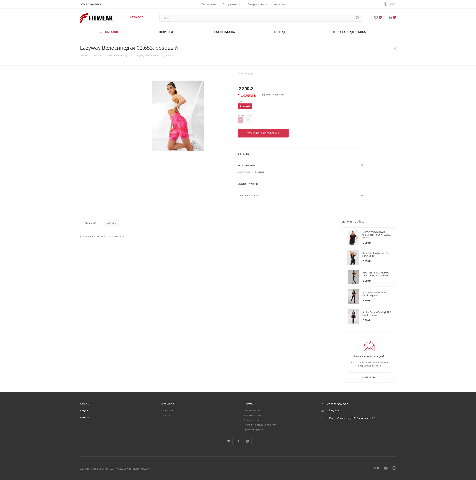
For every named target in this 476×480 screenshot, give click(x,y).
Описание (90, 223)
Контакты (165, 415)
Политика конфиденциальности (260, 424)
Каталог (85, 403)
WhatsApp (248, 441)
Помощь (249, 403)
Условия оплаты (252, 410)
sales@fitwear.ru (336, 410)
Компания (167, 403)
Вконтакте (229, 441)
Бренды (84, 417)
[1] (239, 74)
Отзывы (111, 223)
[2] (242, 74)
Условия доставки (252, 415)
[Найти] (357, 18)
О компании (166, 410)
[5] (251, 74)
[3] (245, 74)
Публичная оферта (253, 429)
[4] (248, 74)
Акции (84, 410)
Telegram (238, 441)
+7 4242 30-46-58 (90, 4)
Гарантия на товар (253, 420)
